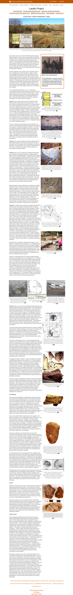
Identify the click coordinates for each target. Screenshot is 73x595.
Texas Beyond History (36, 590)
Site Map (36, 592)
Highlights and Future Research (38, 13)
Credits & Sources (59, 13)
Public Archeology (50, 13)
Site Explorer (13, 5)
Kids (50, 5)
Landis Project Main (17, 11)
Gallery (45, 5)
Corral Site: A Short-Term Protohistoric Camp (20, 13)
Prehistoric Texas (35, 5)
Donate (62, 1)
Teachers (56, 5)
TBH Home (21, 1)
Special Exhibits (24, 5)
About (62, 5)
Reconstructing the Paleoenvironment (31, 11)
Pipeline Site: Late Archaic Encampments (50, 11)
